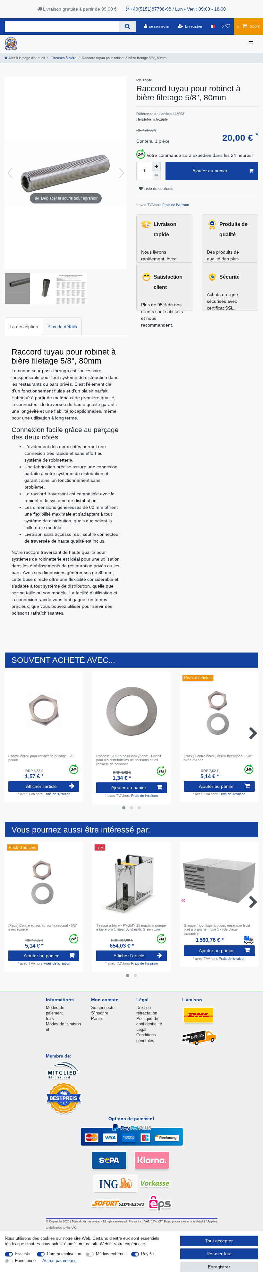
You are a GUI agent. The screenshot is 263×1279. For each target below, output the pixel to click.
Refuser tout (219, 1253)
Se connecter (103, 1007)
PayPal (148, 1253)
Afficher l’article (41, 786)
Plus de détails (62, 326)
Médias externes (111, 1253)
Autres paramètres (59, 1260)
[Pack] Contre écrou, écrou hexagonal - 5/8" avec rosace (218, 758)
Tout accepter (219, 1240)
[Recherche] (127, 26)
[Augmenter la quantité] (156, 166)
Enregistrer (219, 1266)
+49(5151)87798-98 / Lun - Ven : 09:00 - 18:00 (177, 9)
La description (24, 326)
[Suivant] (121, 173)
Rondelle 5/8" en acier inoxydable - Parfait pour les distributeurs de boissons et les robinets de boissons (128, 760)
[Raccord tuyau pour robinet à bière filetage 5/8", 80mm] (21, 289)
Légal (141, 1029)
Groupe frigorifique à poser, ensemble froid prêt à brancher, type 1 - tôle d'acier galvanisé (217, 929)
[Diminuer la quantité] (156, 175)
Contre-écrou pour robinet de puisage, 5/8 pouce (40, 758)
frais (50, 1018)
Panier (97, 1018)
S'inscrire (99, 1013)
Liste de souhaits (158, 188)
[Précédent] (10, 173)
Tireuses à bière (63, 58)
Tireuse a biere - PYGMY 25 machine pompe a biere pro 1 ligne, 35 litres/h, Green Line (131, 927)
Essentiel (23, 1253)
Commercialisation (64, 1253)
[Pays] (212, 26)
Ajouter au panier (209, 170)
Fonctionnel (26, 1260)
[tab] (24, 326)
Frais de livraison (175, 205)
